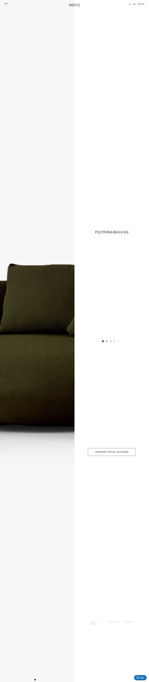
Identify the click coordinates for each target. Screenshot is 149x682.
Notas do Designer (93, 623)
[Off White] (118, 341)
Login (134, 4)
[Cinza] (110, 341)
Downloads (129, 622)
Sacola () (141, 4)
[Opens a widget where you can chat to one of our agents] (140, 678)
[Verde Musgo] (103, 341)
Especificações (114, 622)
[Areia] (114, 341)
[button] (68, 340)
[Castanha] (107, 341)
